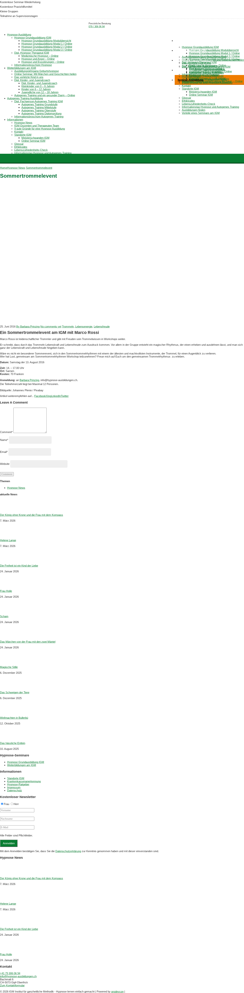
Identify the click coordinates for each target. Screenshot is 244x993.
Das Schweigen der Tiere (14, 692)
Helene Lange (8, 540)
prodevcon (117, 991)
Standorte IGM (190, 88)
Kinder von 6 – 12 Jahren (36, 89)
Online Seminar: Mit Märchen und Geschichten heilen (45, 74)
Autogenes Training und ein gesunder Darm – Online (44, 95)
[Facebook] (2, 988)
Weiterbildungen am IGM (192, 50)
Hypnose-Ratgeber (18, 784)
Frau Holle (6, 590)
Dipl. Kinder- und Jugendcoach (32, 80)
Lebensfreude (102, 326)
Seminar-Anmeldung (190, 79)
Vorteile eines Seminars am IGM (201, 112)
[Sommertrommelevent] (107, 320)
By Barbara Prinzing (28, 326)
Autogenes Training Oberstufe (206, 75)
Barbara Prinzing (29, 380)
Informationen (185, 70)
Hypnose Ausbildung (189, 40)
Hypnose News (23, 122)
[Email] (0, 988)
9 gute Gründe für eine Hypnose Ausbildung (207, 82)
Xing (48, 395)
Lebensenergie (83, 326)
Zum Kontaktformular (12, 985)
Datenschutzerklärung (68, 851)
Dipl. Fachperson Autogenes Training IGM (206, 66)
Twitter (65, 395)
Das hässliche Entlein (12, 743)
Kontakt (186, 85)
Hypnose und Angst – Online (38, 58)
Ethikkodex (188, 100)
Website (4, 463)
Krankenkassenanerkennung (24, 781)
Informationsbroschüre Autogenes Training (38, 116)
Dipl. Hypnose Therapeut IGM (31, 52)
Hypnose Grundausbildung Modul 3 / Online (46, 49)
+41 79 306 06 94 (10, 973)
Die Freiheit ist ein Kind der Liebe (19, 565)
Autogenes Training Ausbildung (195, 60)
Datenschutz (14, 790)
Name (4, 439)
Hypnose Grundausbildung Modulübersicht (214, 50)
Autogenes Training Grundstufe (207, 69)
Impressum (14, 787)
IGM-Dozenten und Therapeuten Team (36, 125)
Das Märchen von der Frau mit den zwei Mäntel (27, 641)
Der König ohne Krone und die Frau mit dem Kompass (31, 514)
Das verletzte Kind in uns (196, 62)
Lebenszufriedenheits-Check (198, 103)
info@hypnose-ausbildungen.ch (18, 976)
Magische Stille (9, 667)
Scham (4, 616)
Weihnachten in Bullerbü (14, 717)
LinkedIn (56, 395)
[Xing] (3, 988)
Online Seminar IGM (201, 94)
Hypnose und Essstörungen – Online (42, 61)
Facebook (40, 395)
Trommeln (68, 326)
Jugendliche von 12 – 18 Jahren (39, 92)
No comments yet (50, 326)
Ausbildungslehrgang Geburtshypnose (204, 56)
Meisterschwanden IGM (203, 91)
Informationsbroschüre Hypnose (33, 64)
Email (4, 451)
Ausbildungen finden (193, 109)
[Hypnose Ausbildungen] (22, 26)
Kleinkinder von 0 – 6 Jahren (37, 86)
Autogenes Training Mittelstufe (206, 72)
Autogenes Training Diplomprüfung (41, 113)
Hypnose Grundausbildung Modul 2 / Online (46, 46)
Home (159, 37)
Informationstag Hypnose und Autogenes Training (210, 106)
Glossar (186, 97)
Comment (6, 432)
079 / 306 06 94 (97, 26)
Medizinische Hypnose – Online (39, 55)
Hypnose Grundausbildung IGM (200, 47)
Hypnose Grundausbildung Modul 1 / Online (214, 53)
